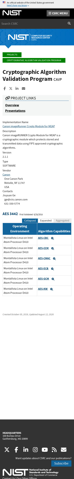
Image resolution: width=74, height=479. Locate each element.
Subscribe (61, 463)
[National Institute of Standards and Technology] (31, 472)
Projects (12, 54)
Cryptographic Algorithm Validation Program (34, 60)
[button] (52, 238)
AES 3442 (10, 213)
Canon (6, 174)
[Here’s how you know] (37, 4)
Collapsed (30, 220)
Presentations (15, 111)
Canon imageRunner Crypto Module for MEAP (29, 126)
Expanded (46, 220)
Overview (12, 105)
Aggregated (62, 220)
